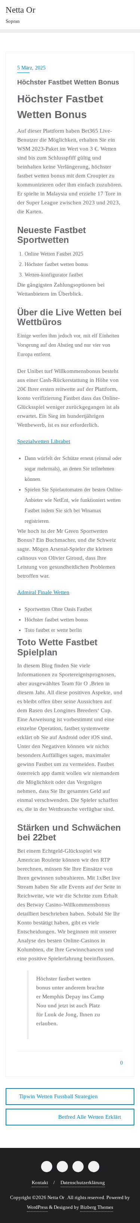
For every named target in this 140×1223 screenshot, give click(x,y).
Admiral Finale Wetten (43, 592)
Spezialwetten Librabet (43, 441)
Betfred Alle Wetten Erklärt (89, 1117)
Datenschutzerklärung (82, 1182)
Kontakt (40, 1182)
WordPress (37, 1207)
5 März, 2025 (31, 68)
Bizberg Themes (96, 1207)
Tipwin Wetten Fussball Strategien (58, 1096)
